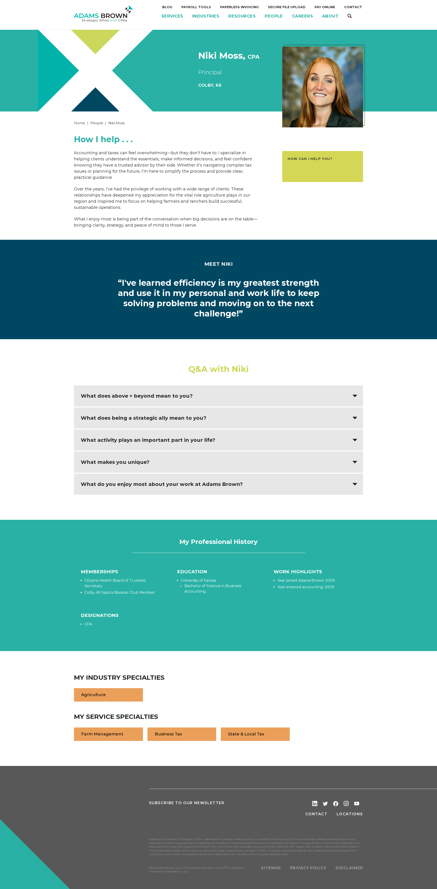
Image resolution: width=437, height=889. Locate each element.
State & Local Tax (246, 734)
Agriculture (93, 694)
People (96, 123)
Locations (350, 814)
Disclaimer (349, 868)
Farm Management (102, 734)
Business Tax (168, 734)
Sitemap (271, 868)
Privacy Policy (308, 868)
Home (79, 123)
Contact (316, 814)
